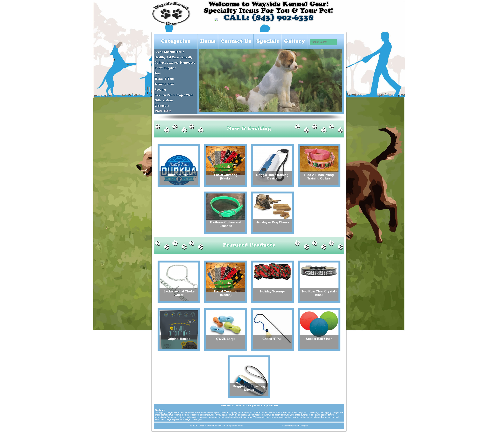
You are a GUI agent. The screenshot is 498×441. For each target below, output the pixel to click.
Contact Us (236, 41)
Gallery (294, 41)
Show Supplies (165, 68)
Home (208, 41)
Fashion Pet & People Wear (174, 95)
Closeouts (162, 105)
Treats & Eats (164, 78)
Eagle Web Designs (298, 425)
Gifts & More (164, 100)
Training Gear (164, 84)
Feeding (160, 89)
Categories (175, 41)
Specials (267, 41)
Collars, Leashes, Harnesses (175, 62)
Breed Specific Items (169, 51)
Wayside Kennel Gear (214, 425)
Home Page (227, 406)
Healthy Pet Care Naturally (173, 57)
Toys (158, 73)
